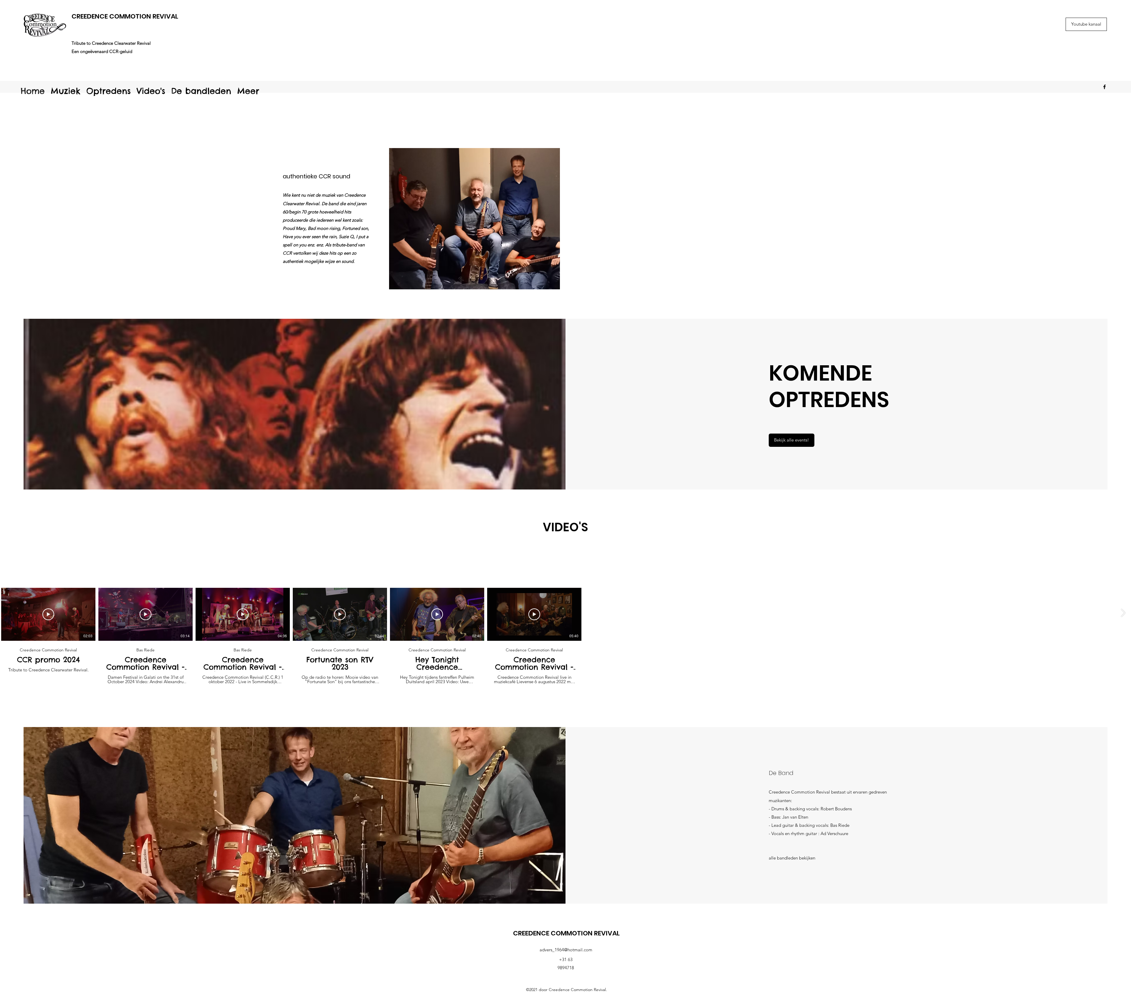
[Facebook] (1104, 87)
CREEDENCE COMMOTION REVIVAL (125, 16)
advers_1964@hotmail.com (566, 949)
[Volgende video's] (1123, 613)
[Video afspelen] (48, 614)
